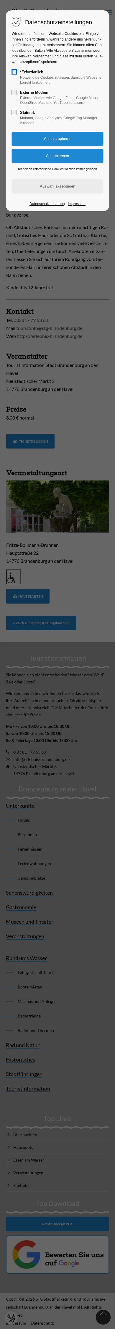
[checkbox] (14, 72)
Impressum (77, 204)
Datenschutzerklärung (47, 204)
